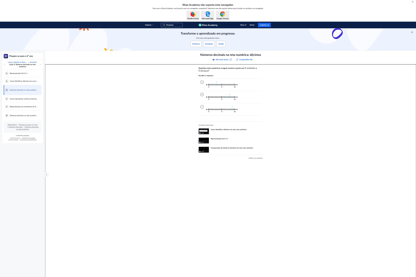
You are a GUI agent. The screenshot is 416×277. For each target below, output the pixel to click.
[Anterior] (4, 64)
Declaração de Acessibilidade (28, 139)
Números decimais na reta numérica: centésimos (24, 115)
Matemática (12, 125)
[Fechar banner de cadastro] (412, 32)
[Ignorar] (412, 1)
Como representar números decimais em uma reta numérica (24, 99)
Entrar (252, 25)
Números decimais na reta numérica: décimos (24, 90)
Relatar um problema (256, 158)
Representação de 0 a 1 (18, 73)
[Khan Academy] (208, 25)
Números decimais (16, 127)
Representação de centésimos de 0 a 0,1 (24, 107)
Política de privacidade (28, 138)
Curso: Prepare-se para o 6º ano (18, 62)
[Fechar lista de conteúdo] (47, 174)
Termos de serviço (15, 138)
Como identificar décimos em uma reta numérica (24, 81)
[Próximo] (40, 64)
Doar (242, 25)
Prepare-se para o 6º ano (28, 125)
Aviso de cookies (13, 139)
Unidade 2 (33, 62)
